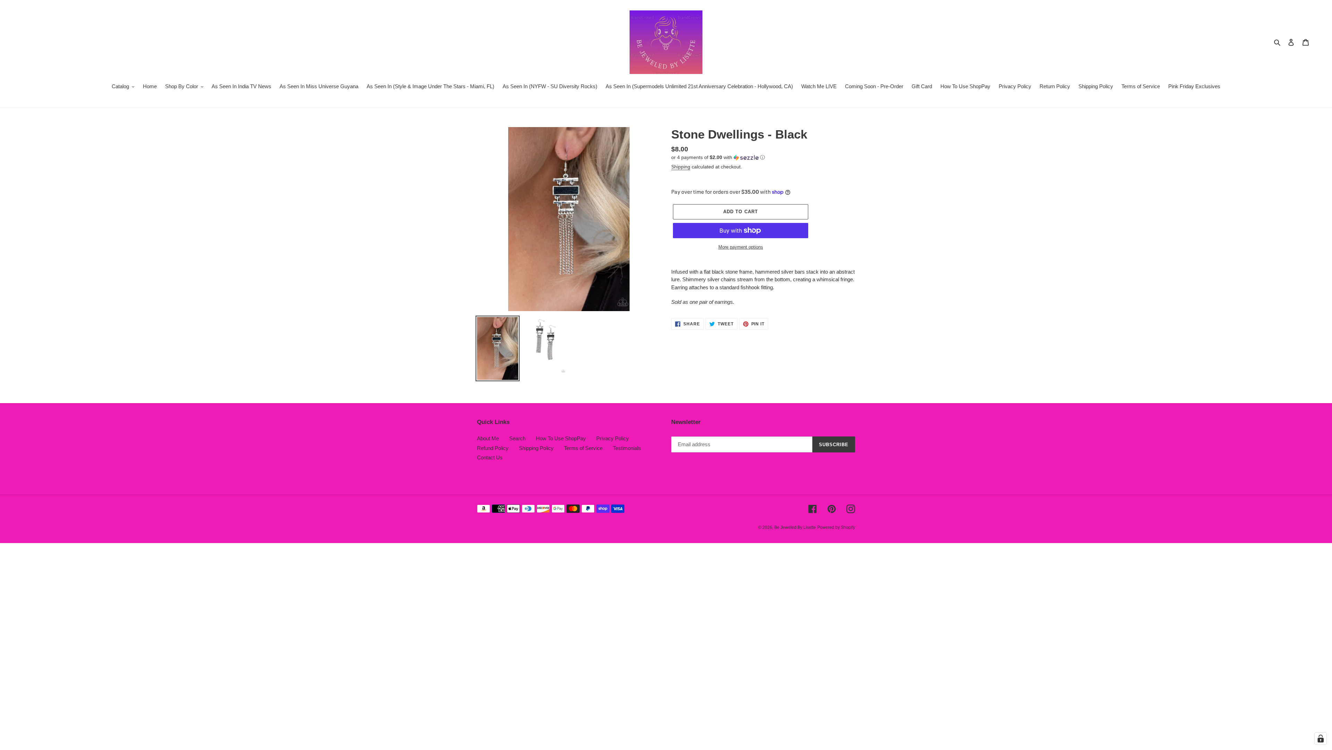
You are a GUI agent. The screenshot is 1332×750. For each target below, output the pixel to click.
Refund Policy (493, 448)
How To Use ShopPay (561, 438)
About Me (488, 438)
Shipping (680, 166)
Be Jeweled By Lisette (795, 527)
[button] (718, 157)
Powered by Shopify (836, 527)
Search (517, 438)
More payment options (740, 247)
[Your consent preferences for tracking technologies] (1320, 738)
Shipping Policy (536, 448)
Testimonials (627, 448)
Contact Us (490, 457)
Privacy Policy (612, 438)
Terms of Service (583, 448)
